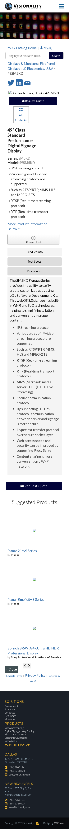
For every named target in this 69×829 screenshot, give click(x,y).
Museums (10, 719)
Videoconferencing (14, 728)
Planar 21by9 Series (22, 551)
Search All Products (17, 745)
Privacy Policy (35, 675)
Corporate (10, 712)
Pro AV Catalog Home (21, 48)
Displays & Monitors (22, 63)
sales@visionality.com (19, 774)
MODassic (59, 823)
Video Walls (10, 741)
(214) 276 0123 (17, 771)
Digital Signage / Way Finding (19, 731)
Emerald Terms (14, 675)
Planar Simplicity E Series (25, 599)
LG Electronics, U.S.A (37, 68)
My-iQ (47, 48)
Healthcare (10, 716)
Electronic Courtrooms (16, 737)
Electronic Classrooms (16, 734)
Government (11, 706)
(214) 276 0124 (17, 767)
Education (10, 709)
